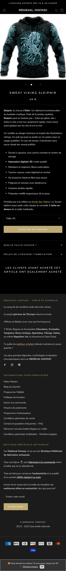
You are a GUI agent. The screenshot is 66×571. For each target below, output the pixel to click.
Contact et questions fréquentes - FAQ (23, 423)
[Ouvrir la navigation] (4, 10)
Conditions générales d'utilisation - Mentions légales (30, 434)
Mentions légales (30, 566)
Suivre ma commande (15, 402)
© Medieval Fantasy (33, 522)
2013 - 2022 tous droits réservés (33, 526)
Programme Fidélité (14, 392)
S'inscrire (15, 506)
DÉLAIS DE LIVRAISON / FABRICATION (28, 254)
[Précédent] (25, 84)
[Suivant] (40, 84)
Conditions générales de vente (19, 418)
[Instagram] (12, 364)
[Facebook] (5, 364)
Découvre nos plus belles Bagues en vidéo (25, 428)
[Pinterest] (19, 364)
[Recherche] (56, 10)
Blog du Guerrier (12, 386)
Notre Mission (11, 381)
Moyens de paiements (15, 407)
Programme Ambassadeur (17, 413)
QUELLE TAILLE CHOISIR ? (20, 245)
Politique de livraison (14, 397)
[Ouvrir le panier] (62, 10)
